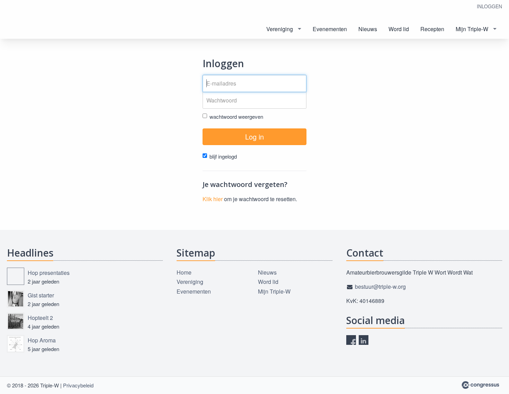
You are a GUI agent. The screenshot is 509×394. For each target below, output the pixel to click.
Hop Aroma (42, 340)
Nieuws (367, 29)
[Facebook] (351, 340)
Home (184, 272)
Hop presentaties (49, 273)
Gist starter (41, 295)
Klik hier (213, 199)
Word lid (399, 29)
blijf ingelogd (223, 156)
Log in (254, 137)
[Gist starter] (15, 298)
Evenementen (330, 29)
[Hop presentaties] (15, 276)
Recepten (432, 29)
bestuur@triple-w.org (380, 286)
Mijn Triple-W (472, 29)
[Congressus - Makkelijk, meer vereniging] (480, 385)
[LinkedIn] (363, 340)
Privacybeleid (78, 385)
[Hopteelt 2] (15, 321)
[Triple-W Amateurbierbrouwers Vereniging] (21, 20)
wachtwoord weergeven (236, 116)
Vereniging (279, 29)
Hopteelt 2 (40, 318)
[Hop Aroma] (15, 343)
